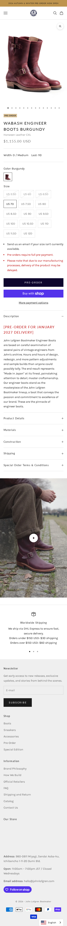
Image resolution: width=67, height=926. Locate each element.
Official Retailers (14, 781)
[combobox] (51, 922)
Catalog (9, 801)
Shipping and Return (17, 794)
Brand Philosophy (15, 768)
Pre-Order (10, 743)
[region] (33, 628)
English (52, 922)
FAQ (6, 788)
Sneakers (10, 730)
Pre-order (33, 282)
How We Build (12, 775)
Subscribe (18, 702)
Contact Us (11, 807)
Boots (7, 723)
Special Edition (13, 749)
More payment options (33, 302)
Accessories (11, 736)
